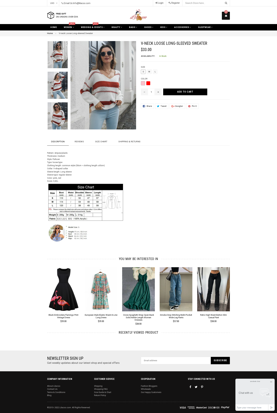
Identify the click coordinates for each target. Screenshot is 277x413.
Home (53, 27)
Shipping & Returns (129, 141)
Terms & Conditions (56, 392)
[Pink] (143, 83)
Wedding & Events (92, 26)
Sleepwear (204, 27)
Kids (163, 27)
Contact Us (52, 389)
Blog (49, 395)
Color (144, 78)
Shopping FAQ (101, 389)
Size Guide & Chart (102, 392)
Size (143, 67)
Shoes (148, 27)
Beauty (116, 27)
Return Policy (100, 395)
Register (175, 3)
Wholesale (146, 389)
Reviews (79, 141)
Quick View (63, 292)
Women (69, 26)
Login (161, 3)
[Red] (148, 83)
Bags (132, 27)
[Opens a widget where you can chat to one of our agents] (255, 394)
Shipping (98, 386)
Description (58, 141)
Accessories (182, 27)
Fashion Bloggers (149, 386)
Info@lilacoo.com (81, 3)
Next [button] (234, 291)
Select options (63, 287)
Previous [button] (43, 291)
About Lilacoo (53, 386)
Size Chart (101, 141)
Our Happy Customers (151, 392)
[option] (55, 56)
